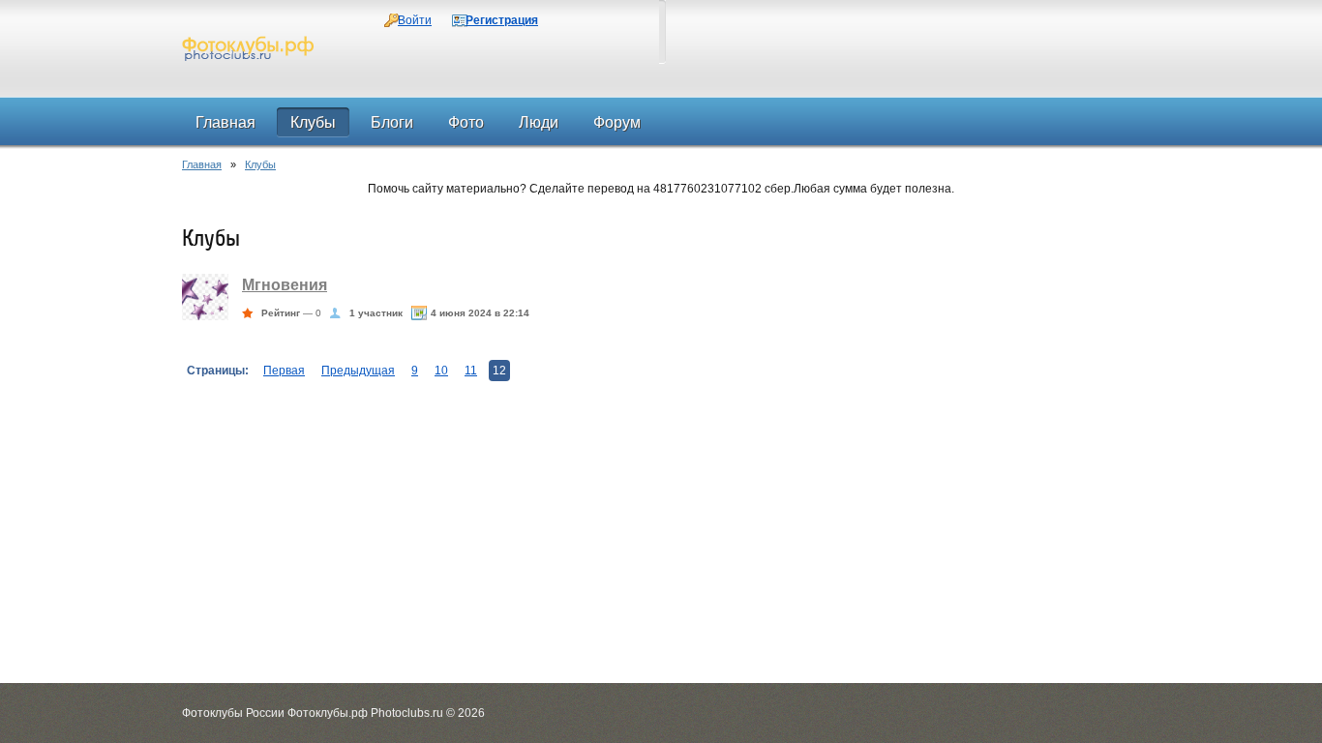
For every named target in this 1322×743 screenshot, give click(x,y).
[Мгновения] (205, 316)
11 (471, 370)
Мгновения (284, 285)
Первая (284, 370)
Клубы (260, 164)
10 (441, 370)
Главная (202, 164)
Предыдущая (358, 370)
